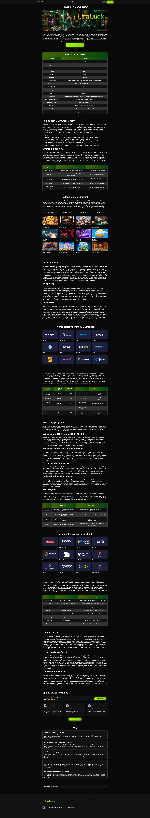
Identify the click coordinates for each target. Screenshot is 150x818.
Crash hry (82, 212)
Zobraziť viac (75, 719)
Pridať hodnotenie (100, 698)
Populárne (49, 212)
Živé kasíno (65, 212)
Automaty (99, 212)
